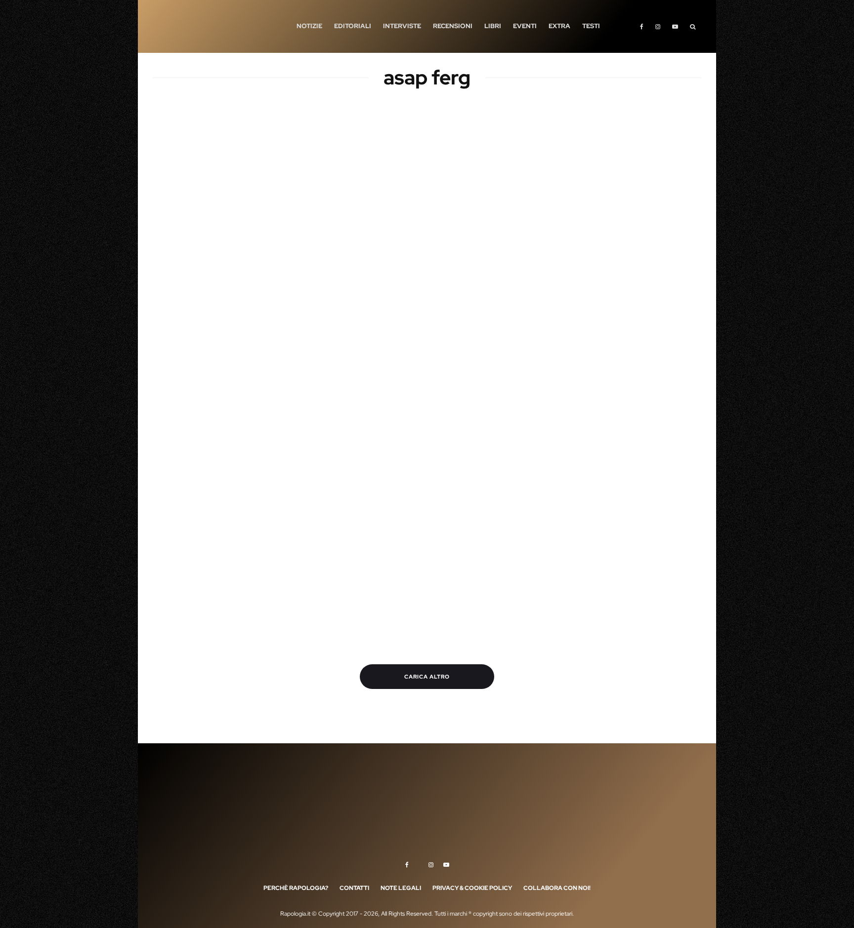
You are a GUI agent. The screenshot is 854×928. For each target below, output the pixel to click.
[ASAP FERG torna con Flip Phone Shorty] (214, 322)
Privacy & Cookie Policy (472, 888)
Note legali (401, 888)
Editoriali (352, 26)
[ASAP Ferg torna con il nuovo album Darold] (640, 322)
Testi (591, 26)
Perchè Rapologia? (295, 888)
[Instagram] (657, 26)
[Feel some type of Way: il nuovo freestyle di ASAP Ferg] (640, 578)
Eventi (525, 26)
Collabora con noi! (557, 888)
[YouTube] (675, 26)
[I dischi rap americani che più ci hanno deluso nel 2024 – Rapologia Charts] (498, 322)
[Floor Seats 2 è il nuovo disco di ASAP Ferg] (214, 578)
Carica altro (427, 676)
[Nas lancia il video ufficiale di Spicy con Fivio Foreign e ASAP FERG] (640, 450)
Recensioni (452, 26)
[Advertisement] (427, 183)
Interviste (402, 26)
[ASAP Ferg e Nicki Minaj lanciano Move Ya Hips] (498, 578)
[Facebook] (641, 26)
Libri (492, 26)
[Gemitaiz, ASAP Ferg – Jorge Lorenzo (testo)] (214, 450)
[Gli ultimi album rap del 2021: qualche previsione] (356, 450)
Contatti (354, 888)
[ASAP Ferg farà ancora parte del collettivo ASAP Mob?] (356, 578)
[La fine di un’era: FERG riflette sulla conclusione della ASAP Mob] (356, 322)
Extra (559, 26)
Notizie (309, 26)
